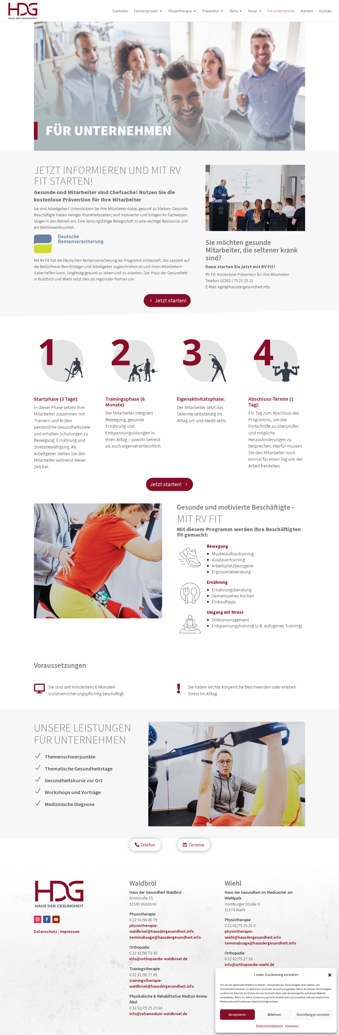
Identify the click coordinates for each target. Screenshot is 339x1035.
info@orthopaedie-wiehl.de (249, 964)
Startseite (120, 11)
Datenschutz (45, 931)
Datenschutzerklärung (269, 1025)
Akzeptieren (237, 1014)
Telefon (147, 845)
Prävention (210, 11)
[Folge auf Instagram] (37, 919)
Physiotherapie (180, 11)
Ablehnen (274, 1014)
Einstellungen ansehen (313, 1014)
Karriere (307, 11)
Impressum (292, 1025)
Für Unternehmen (281, 11)
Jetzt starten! (171, 300)
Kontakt (325, 11)
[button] (329, 975)
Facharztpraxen (146, 11)
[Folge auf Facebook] (47, 919)
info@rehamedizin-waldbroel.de (158, 1013)
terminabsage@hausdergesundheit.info (165, 937)
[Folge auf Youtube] (56, 919)
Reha (234, 11)
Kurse (252, 11)
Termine (196, 845)
